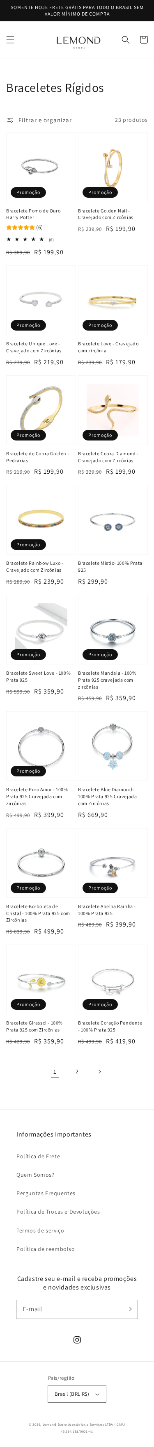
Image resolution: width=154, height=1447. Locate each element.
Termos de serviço (40, 1230)
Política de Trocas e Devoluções (58, 1211)
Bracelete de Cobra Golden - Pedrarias (37, 456)
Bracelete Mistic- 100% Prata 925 (110, 566)
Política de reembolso (45, 1249)
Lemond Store (55, 1424)
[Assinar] (129, 1309)
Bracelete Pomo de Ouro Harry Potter (33, 214)
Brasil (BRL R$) (72, 1393)
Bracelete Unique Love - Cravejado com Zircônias (34, 347)
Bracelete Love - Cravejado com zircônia (108, 347)
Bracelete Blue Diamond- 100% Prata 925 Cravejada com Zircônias (107, 796)
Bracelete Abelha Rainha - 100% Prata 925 (107, 909)
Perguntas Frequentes (46, 1193)
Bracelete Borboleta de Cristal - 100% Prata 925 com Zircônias (38, 913)
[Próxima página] (99, 1072)
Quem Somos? (35, 1174)
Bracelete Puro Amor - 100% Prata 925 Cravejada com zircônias (37, 796)
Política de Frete (38, 1156)
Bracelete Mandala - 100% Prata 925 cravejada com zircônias (107, 680)
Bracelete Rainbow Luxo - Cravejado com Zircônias (34, 566)
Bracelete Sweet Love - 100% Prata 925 (38, 676)
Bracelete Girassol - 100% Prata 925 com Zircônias (34, 1026)
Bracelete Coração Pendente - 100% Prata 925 (110, 1026)
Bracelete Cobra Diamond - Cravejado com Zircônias (108, 456)
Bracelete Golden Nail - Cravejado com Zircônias (105, 214)
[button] (10, 40)
